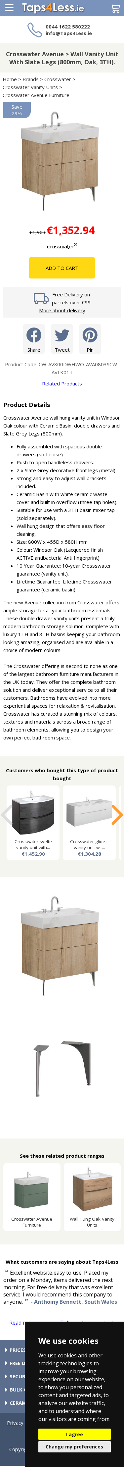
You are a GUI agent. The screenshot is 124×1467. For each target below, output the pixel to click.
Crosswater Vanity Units (30, 87)
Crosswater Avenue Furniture (36, 95)
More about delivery (62, 310)
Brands (30, 79)
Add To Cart (62, 268)
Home (10, 79)
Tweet (62, 349)
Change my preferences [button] (74, 1446)
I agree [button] (74, 1434)
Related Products (62, 383)
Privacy (15, 1422)
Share (33, 349)
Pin (90, 349)
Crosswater (57, 79)
